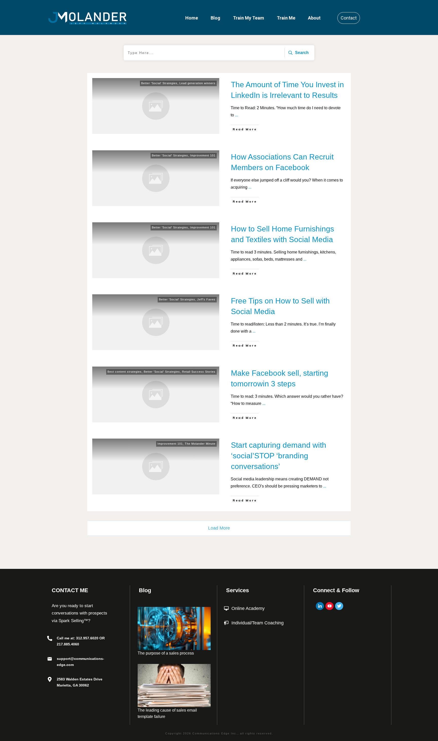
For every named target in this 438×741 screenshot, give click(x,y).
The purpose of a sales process (166, 653)
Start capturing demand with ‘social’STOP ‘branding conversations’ (278, 456)
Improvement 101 (202, 155)
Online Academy (248, 608)
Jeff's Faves (206, 299)
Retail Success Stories (198, 371)
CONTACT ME (70, 590)
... (236, 115)
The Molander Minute (200, 443)
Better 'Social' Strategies (159, 83)
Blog (145, 590)
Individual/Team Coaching (257, 622)
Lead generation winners (197, 83)
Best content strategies (124, 371)
